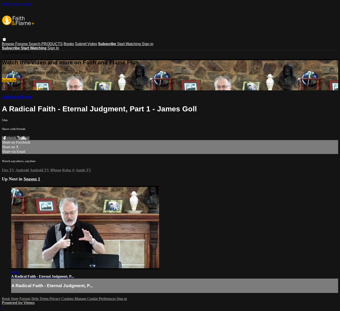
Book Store (10, 299)
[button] (4, 39)
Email (25, 138)
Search (35, 44)
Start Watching (129, 44)
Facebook (9, 138)
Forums (22, 44)
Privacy (55, 299)
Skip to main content (17, 4)
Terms (44, 299)
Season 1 (32, 178)
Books (69, 44)
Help (35, 299)
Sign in (147, 44)
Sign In (53, 48)
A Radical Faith (17, 96)
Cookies (68, 299)
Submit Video (86, 44)
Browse (8, 44)
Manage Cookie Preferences (95, 299)
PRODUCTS (52, 44)
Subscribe (9, 80)
